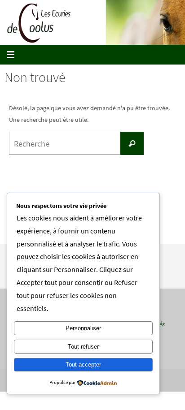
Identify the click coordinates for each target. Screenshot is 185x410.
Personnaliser (83, 328)
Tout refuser (83, 346)
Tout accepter (83, 364)
